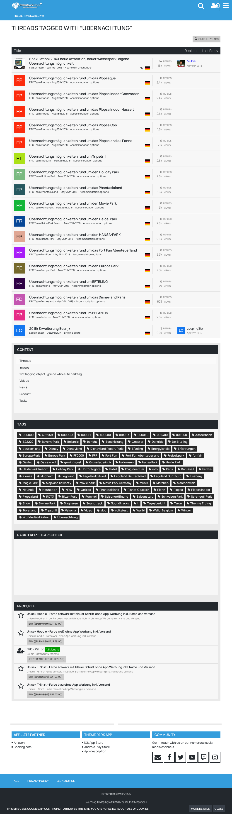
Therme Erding (200, 503)
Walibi (140, 510)
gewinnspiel (72, 462)
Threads (25, 361)
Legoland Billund (94, 476)
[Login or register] (215, 5)
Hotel (113, 469)
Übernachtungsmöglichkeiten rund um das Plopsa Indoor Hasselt (81, 109)
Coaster (137, 442)
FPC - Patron (35, 649)
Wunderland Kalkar (36, 517)
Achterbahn (203, 435)
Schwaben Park (172, 496)
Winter (186, 510)
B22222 (28, 442)
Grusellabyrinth (100, 462)
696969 (47, 435)
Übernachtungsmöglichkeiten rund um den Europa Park (73, 266)
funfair (197, 455)
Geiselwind (48, 462)
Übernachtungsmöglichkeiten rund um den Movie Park (73, 203)
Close (219, 809)
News (23, 387)
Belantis (73, 442)
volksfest (121, 510)
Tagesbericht (156, 503)
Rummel (91, 496)
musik (144, 483)
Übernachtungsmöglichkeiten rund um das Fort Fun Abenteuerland (83, 250)
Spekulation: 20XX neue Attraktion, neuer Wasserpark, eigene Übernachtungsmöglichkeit (79, 61)
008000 (181, 435)
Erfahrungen (187, 449)
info (155, 469)
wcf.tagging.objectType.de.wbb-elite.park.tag (50, 374)
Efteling (137, 449)
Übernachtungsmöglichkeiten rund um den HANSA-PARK (75, 234)
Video (88, 510)
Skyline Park (47, 503)
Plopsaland (30, 496)
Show (26, 503)
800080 (105, 435)
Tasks (23, 400)
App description (95, 751)
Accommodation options (84, 82)
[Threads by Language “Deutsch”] (147, 68)
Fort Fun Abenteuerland (142, 455)
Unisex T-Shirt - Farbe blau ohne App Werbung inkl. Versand (68, 684)
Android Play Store (97, 747)
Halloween (126, 462)
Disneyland (74, 449)
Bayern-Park (50, 442)
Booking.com (22, 747)
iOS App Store (93, 743)
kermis (207, 469)
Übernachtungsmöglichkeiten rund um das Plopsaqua (72, 78)
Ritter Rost (69, 496)
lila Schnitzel (36, 67)
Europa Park (56, 455)
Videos (24, 381)
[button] (226, 5)
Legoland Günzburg (167, 476)
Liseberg (196, 476)
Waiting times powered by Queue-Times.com (116, 802)
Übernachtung (67, 517)
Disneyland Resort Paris (106, 449)
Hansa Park (149, 462)
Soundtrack (94, 503)
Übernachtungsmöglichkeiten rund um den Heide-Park (73, 219)
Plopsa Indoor (200, 490)
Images (24, 367)
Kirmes (27, 476)
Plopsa (178, 490)
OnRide (86, 490)
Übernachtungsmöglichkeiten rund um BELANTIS (68, 312)
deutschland (31, 449)
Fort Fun (111, 455)
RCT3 (50, 496)
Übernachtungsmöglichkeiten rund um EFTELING (68, 281)
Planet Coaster (138, 490)
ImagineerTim (134, 469)
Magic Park (30, 483)
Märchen (162, 483)
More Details (200, 809)
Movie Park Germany (117, 483)
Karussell (187, 469)
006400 (162, 435)
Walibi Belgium (163, 510)
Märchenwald (186, 483)
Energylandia (160, 449)
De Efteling (180, 442)
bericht (92, 442)
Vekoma (70, 510)
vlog (103, 510)
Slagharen (71, 503)
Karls (169, 469)
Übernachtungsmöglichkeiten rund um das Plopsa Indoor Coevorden (84, 93)
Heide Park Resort (35, 469)
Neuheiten (49, 490)
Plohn (161, 490)
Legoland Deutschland (130, 476)
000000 (28, 435)
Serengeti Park (201, 496)
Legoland (68, 476)
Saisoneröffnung (116, 496)
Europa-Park (31, 455)
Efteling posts (72, 332)
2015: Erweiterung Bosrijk (49, 328)
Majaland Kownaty (58, 483)
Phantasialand (109, 490)
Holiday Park (64, 469)
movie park (87, 483)
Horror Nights (91, 469)
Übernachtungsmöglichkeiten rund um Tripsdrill (67, 156)
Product (25, 394)
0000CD (67, 435)
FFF (94, 455)
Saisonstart (145, 496)
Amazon (19, 743)
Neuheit (28, 490)
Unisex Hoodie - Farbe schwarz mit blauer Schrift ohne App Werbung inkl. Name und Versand (91, 614)
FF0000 (78, 455)
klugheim (47, 476)
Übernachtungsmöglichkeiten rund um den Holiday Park (74, 172)
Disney (53, 449)
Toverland (29, 510)
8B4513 (124, 435)
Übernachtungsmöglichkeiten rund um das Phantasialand (75, 187)
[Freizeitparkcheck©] (27, 5)
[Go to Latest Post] (181, 63)
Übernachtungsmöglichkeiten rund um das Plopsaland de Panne (80, 140)
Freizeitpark (176, 455)
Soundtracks (120, 503)
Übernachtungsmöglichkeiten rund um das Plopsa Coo (73, 125)
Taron (178, 503)
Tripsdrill (51, 510)
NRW (69, 490)
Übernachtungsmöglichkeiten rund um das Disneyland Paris (77, 297)
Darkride (158, 442)
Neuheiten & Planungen (78, 67)
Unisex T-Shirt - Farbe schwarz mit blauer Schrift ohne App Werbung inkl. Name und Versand (91, 667)
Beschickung (114, 442)
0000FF (86, 435)
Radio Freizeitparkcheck (39, 535)
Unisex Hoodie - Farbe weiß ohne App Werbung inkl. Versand (69, 631)
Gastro (27, 462)
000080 (143, 435)
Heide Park (173, 462)
